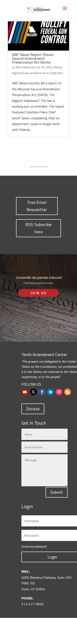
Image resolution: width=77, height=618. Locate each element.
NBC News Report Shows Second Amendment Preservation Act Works (32, 58)
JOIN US (39, 292)
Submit (56, 492)
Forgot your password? (34, 546)
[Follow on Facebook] (41, 392)
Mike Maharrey (25, 67)
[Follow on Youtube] (24, 392)
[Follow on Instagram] (59, 392)
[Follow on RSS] (67, 392)
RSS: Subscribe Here (38, 228)
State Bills (56, 73)
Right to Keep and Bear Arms (30, 73)
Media (58, 67)
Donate (33, 408)
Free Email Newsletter (37, 206)
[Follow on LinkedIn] (50, 392)
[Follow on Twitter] (33, 392)
